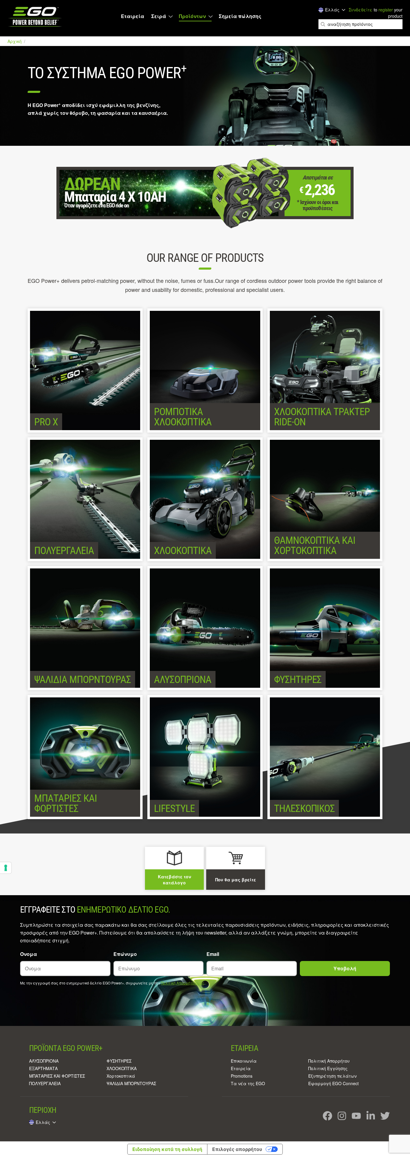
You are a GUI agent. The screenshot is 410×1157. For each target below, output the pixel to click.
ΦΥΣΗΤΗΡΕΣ (119, 1061)
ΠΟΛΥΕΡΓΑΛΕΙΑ (45, 1083)
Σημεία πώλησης (240, 16)
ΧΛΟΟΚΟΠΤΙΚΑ (122, 1068)
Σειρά (158, 16)
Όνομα (28, 953)
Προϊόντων (192, 16)
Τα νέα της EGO (248, 1083)
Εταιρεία (132, 16)
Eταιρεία (241, 1068)
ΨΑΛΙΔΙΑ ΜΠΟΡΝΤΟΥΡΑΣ (131, 1083)
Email (213, 953)
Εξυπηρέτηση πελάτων (332, 1076)
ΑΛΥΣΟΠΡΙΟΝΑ (44, 1061)
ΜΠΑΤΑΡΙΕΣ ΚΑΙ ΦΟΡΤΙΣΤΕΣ (57, 1076)
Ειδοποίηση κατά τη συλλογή (167, 1149)
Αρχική (15, 41)
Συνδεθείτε (360, 10)
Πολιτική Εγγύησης (328, 1068)
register (385, 10)
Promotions (241, 1076)
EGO (36, 17)
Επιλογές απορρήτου (237, 1149)
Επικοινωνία (244, 1061)
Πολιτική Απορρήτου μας (182, 982)
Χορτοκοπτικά (121, 1076)
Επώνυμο (125, 953)
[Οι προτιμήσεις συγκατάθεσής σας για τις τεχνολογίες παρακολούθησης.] (5, 868)
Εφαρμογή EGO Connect (333, 1083)
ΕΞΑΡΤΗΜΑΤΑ (43, 1068)
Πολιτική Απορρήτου (329, 1061)
